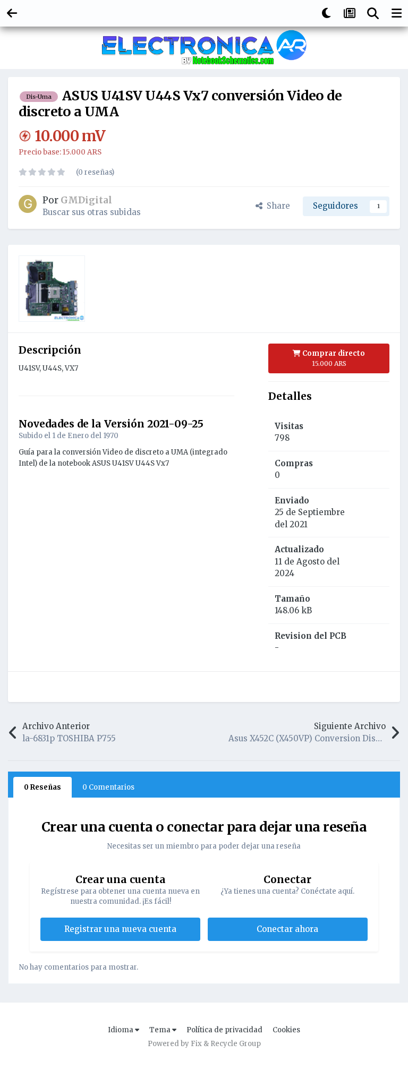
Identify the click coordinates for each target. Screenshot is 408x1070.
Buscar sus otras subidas (91, 212)
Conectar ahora (287, 929)
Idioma (121, 1029)
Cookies (286, 1029)
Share (276, 206)
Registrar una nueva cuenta (120, 929)
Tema (160, 1029)
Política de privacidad (224, 1029)
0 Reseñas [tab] (42, 787)
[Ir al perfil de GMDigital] (28, 204)
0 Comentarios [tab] (108, 787)
